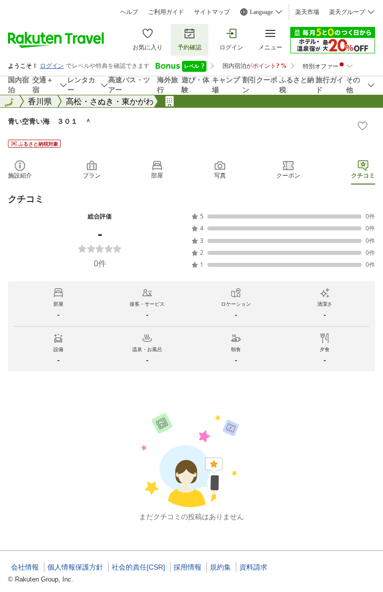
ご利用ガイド (166, 11)
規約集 (220, 567)
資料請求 (253, 567)
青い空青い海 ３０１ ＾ (50, 121)
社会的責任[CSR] (138, 567)
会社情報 (25, 567)
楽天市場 (307, 11)
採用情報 (187, 567)
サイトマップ (212, 11)
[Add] (362, 126)
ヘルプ (129, 11)
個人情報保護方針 (75, 567)
